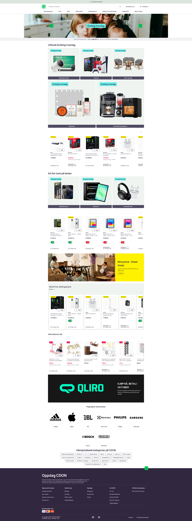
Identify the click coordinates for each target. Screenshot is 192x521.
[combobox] (84, 6)
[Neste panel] (141, 132)
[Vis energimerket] (52, 242)
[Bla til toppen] (146, 468)
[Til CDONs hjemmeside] (44, 6)
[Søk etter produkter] (120, 6)
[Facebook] (99, 517)
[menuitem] (48, 11)
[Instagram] (93, 517)
